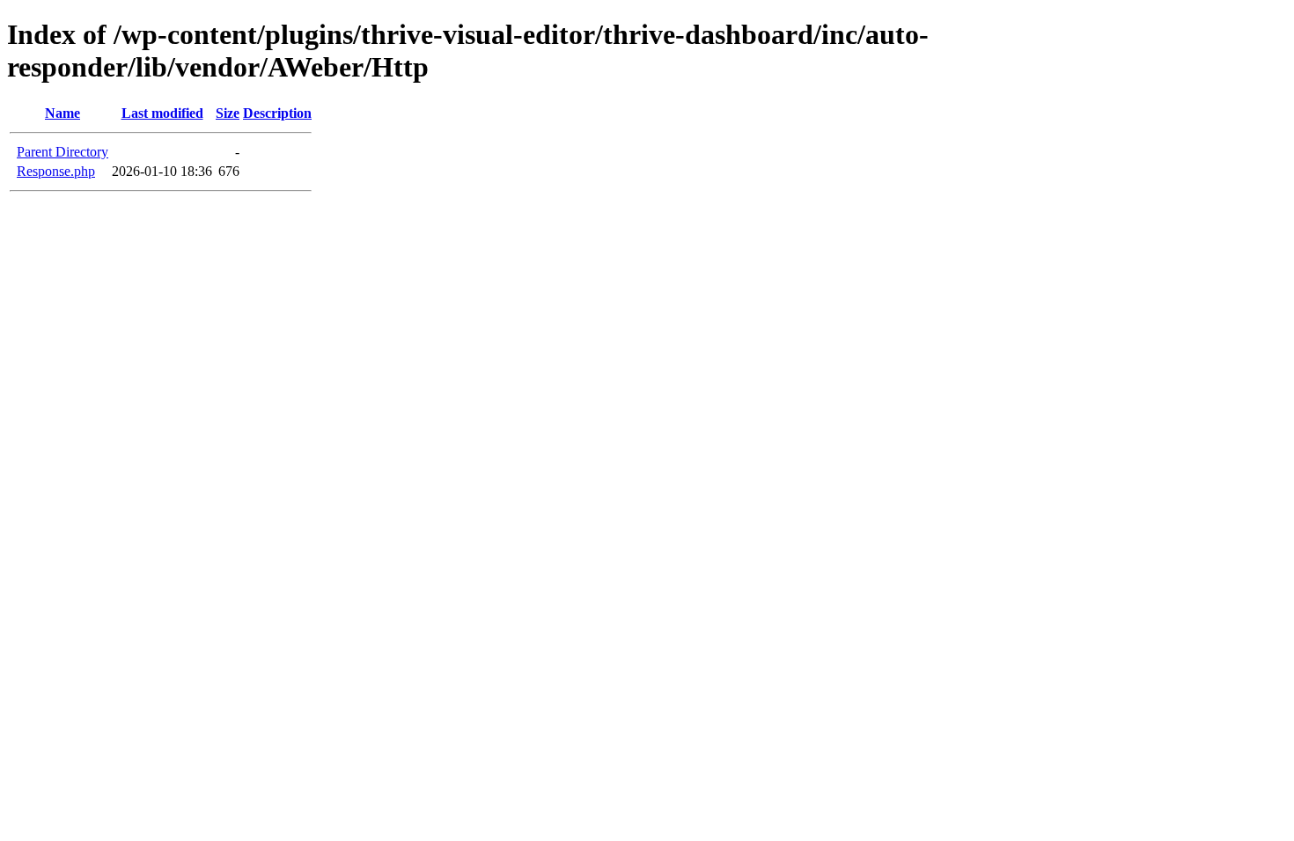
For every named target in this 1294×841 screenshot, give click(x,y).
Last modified (162, 113)
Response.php (56, 171)
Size (227, 113)
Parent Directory (62, 151)
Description (277, 113)
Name (62, 113)
